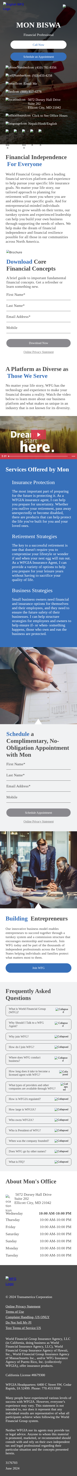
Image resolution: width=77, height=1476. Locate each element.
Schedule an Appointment (38, 56)
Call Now (38, 44)
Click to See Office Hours (49, 115)
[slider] (38, 456)
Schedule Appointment (38, 812)
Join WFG (38, 967)
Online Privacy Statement (39, 352)
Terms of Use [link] (15, 1312)
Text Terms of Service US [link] (23, 1328)
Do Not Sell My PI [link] (18, 1322)
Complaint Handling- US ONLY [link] (28, 1317)
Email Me (30, 83)
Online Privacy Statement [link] (23, 1306)
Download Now (38, 343)
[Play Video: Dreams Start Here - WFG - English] (38, 435)
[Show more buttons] (73, 456)
